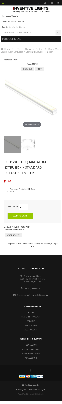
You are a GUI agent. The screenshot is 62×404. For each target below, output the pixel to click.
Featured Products (31, 317)
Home (7, 49)
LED (17, 49)
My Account (31, 358)
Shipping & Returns (31, 349)
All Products (31, 330)
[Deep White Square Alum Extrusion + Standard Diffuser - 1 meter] (12, 144)
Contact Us (31, 345)
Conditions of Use (31, 353)
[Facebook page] (31, 370)
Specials (31, 321)
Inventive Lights (39, 389)
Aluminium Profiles (34, 49)
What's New (31, 325)
